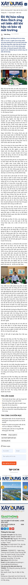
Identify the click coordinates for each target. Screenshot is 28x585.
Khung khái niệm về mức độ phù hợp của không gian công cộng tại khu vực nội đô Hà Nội (13, 420)
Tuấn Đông (7, 34)
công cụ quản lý (12, 434)
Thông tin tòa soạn (8, 532)
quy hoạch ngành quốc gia (9, 437)
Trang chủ (4, 12)
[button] (25, 487)
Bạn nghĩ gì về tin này (9, 463)
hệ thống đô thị (6, 440)
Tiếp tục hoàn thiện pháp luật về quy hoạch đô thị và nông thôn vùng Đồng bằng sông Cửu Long (14, 409)
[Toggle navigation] (25, 4)
